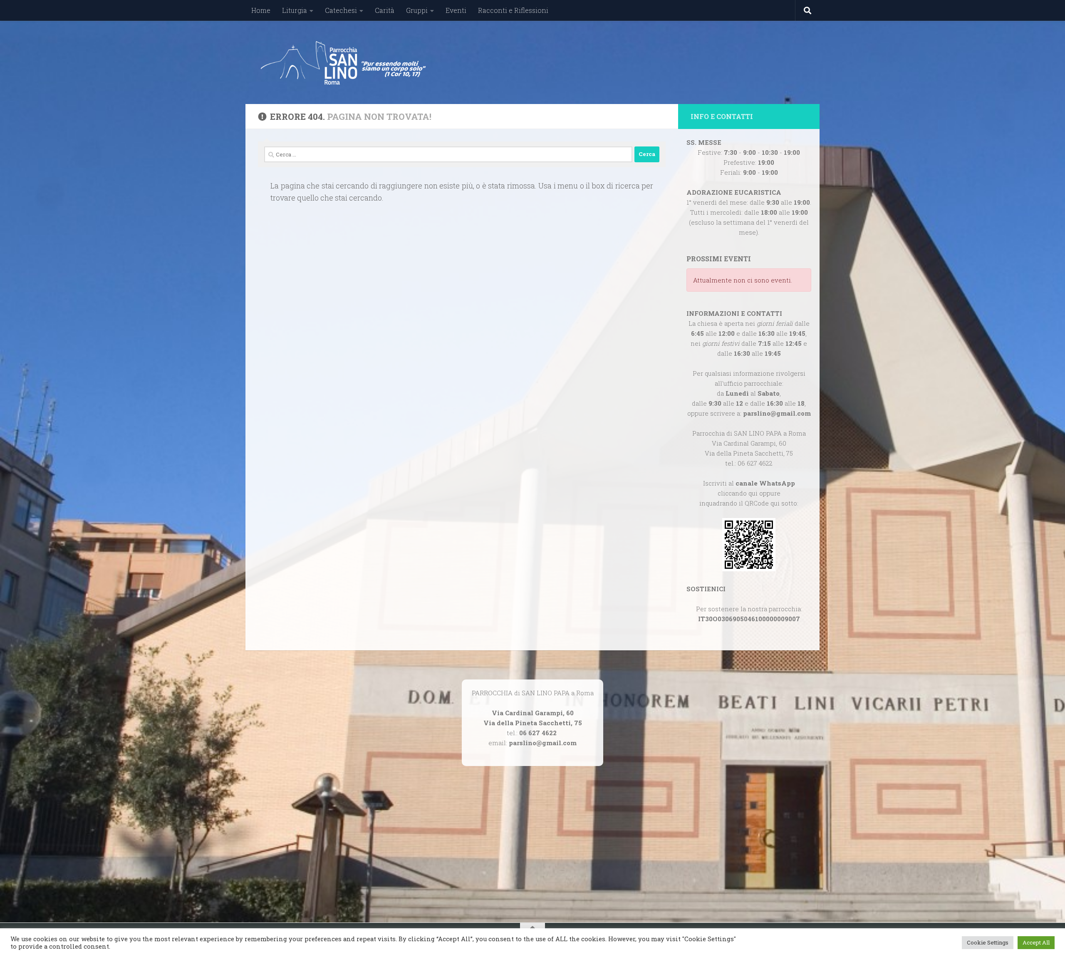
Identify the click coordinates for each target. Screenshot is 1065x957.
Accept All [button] (1036, 942)
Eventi (456, 10)
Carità (384, 10)
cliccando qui (738, 493)
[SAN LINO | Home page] (343, 62)
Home (260, 10)
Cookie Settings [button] (987, 942)
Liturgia (294, 10)
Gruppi (417, 10)
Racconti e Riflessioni (513, 10)
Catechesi (341, 10)
